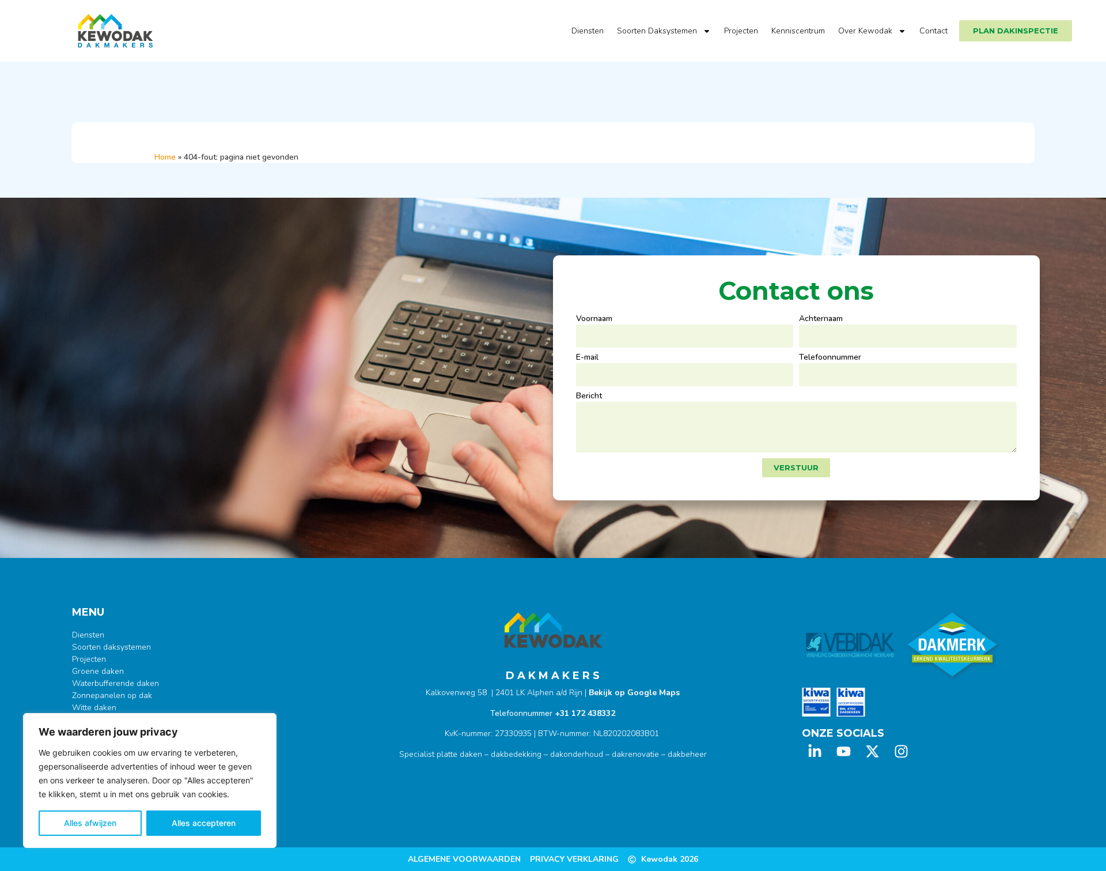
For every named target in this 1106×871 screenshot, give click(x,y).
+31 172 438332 (585, 713)
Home (165, 157)
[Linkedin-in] (815, 751)
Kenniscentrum (798, 30)
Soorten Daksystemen (657, 30)
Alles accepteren (204, 823)
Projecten (741, 30)
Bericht (589, 396)
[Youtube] (844, 751)
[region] (149, 780)
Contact (933, 30)
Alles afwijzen (90, 823)
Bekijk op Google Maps (634, 692)
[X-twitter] (872, 751)
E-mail (587, 358)
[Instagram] (901, 751)
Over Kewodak (865, 30)
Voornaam (594, 319)
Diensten (587, 30)
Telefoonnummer (830, 358)
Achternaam (821, 319)
